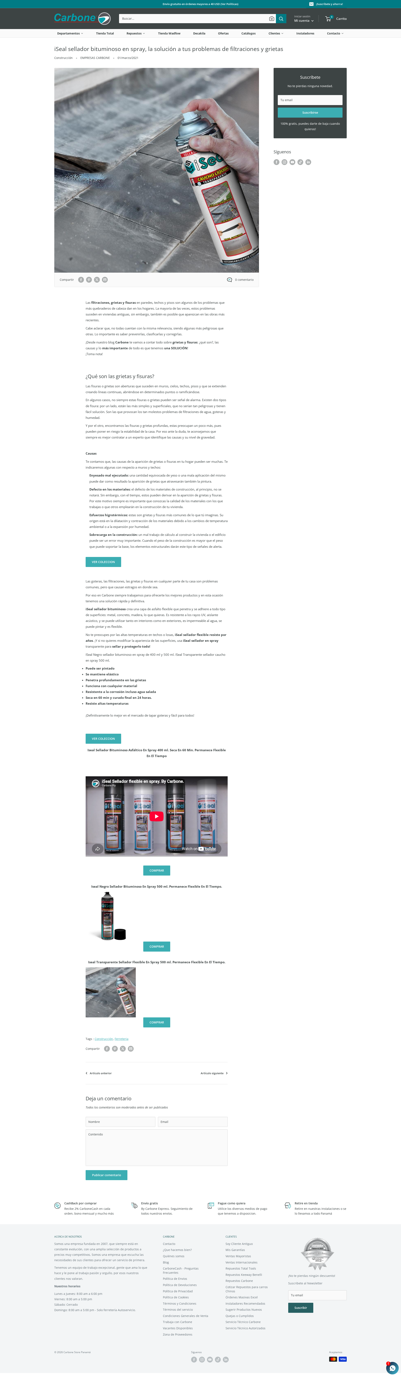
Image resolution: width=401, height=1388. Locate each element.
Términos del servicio (178, 1310)
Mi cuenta (302, 20)
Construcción (63, 58)
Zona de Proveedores (177, 1334)
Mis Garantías (235, 1250)
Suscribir (300, 1308)
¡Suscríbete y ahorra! (329, 4)
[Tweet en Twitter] (97, 280)
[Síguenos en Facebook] (276, 162)
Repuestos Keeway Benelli (244, 1275)
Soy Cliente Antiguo (239, 1244)
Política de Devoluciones (180, 1285)
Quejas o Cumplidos (240, 1316)
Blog (166, 1262)
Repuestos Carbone (239, 1281)
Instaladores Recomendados (245, 1303)
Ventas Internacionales (242, 1262)
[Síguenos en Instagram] (284, 162)
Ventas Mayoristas (238, 1256)
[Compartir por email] (105, 280)
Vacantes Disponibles (178, 1328)
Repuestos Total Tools (241, 1268)
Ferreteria (121, 1039)
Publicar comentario (106, 1175)
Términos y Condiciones (179, 1303)
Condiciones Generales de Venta (185, 1316)
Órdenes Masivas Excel (242, 1297)
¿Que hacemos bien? (177, 1250)
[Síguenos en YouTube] (292, 162)
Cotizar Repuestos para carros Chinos (247, 1289)
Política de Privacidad (178, 1291)
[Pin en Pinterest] (89, 280)
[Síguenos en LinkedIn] (308, 162)
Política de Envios (175, 1279)
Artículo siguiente (212, 1073)
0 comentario (244, 280)
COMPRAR (157, 870)
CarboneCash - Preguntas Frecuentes (181, 1270)
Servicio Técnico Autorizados (245, 1328)
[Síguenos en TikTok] (300, 162)
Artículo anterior (101, 1073)
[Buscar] (281, 18)
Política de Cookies (176, 1297)
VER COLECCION (103, 562)
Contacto (169, 1244)
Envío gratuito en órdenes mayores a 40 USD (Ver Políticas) (200, 4)
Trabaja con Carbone (177, 1322)
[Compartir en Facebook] (81, 280)
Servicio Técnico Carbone (243, 1322)
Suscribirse (310, 112)
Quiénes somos (173, 1256)
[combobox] (197, 18)
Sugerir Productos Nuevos (244, 1310)
